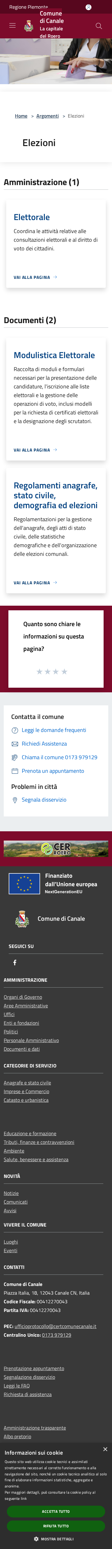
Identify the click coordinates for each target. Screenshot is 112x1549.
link (24, 1498)
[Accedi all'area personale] (88, 7)
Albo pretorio (17, 1436)
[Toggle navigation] (12, 25)
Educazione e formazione (30, 1133)
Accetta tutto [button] (56, 1511)
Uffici (9, 1014)
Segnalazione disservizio (29, 1377)
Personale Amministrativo (31, 1040)
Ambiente (14, 1150)
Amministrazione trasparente (35, 1427)
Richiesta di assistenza (28, 1394)
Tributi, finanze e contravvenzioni (39, 1142)
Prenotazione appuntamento (34, 1368)
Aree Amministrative (26, 1005)
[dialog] (56, 1496)
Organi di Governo (23, 997)
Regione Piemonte (28, 7)
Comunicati (16, 1201)
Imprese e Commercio (26, 1091)
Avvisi (10, 1210)
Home (21, 115)
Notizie (11, 1193)
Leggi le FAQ (17, 1385)
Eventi (10, 1250)
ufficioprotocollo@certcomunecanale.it (55, 1326)
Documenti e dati (22, 1049)
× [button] (105, 1449)
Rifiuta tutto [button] (56, 1526)
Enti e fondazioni (21, 1023)
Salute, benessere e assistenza (36, 1159)
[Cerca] (99, 26)
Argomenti (47, 115)
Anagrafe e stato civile (27, 1082)
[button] (56, 1539)
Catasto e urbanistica (26, 1100)
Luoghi (11, 1241)
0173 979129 (56, 1335)
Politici (11, 1031)
